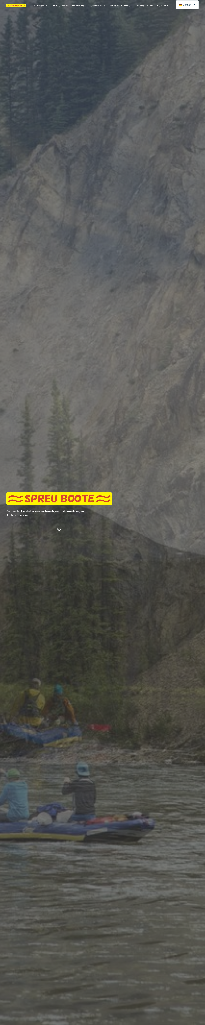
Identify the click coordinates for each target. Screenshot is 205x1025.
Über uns (78, 5)
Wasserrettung (120, 5)
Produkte (58, 5)
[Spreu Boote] (16, 5)
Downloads (97, 5)
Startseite (40, 5)
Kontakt (162, 5)
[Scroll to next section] (59, 528)
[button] (66, 5)
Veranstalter (144, 5)
